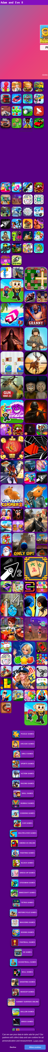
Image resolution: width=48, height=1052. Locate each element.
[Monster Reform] (5, 216)
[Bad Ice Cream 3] (39, 228)
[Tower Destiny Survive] (28, 204)
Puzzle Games (27, 734)
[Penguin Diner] (39, 103)
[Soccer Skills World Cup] (17, 264)
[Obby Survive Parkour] (5, 192)
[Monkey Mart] (39, 252)
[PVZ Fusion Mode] (5, 240)
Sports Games (27, 764)
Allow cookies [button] (35, 1047)
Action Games (27, 773)
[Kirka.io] (5, 115)
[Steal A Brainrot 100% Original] (5, 264)
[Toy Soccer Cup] (17, 127)
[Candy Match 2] (17, 115)
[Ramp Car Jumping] (28, 192)
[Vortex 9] (17, 204)
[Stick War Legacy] (5, 252)
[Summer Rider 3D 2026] (17, 192)
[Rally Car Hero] (17, 103)
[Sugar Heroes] (39, 240)
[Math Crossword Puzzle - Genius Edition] (39, 204)
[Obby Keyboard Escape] (28, 127)
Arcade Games (27, 744)
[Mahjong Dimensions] (28, 216)
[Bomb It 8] (39, 216)
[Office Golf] (28, 115)
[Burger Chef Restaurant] (28, 91)
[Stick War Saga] (17, 228)
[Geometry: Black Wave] (5, 228)
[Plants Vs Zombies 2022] (39, 192)
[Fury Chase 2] (28, 228)
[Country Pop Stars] (17, 91)
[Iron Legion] (5, 127)
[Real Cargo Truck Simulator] (5, 103)
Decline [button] (13, 1047)
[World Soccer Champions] (17, 252)
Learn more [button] (38, 1041)
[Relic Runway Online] (28, 240)
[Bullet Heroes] (17, 216)
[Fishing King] (39, 91)
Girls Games (27, 754)
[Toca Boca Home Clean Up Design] (28, 252)
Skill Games (27, 793)
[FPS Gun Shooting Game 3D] (5, 204)
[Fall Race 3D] (5, 91)
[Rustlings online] (39, 115)
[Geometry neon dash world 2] (28, 103)
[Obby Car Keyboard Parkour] (39, 127)
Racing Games (27, 783)
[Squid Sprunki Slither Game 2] (17, 240)
